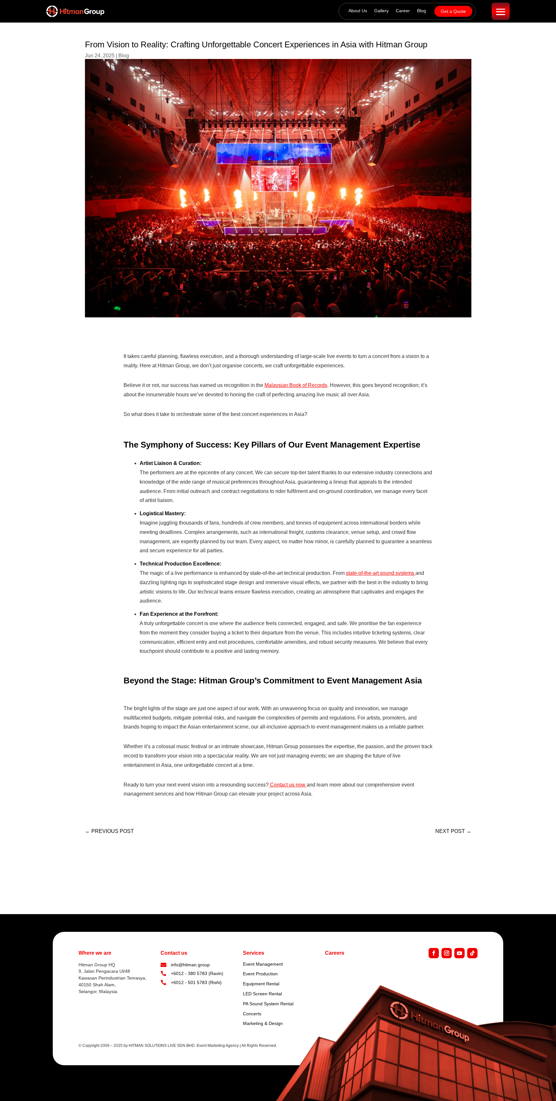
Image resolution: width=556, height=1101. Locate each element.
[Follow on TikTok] (472, 953)
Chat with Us (522, 1084)
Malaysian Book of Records (295, 385)
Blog (421, 10)
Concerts (252, 1013)
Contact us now (288, 784)
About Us (357, 10)
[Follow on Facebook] (434, 953)
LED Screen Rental (262, 993)
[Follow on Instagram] (446, 953)
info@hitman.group (190, 964)
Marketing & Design (263, 1023)
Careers (334, 953)
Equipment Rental (261, 983)
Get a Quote (453, 11)
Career (403, 10)
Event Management (263, 964)
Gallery (381, 10)
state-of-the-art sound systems (380, 573)
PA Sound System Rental (268, 1003)
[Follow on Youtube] (459, 953)
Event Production (260, 973)
